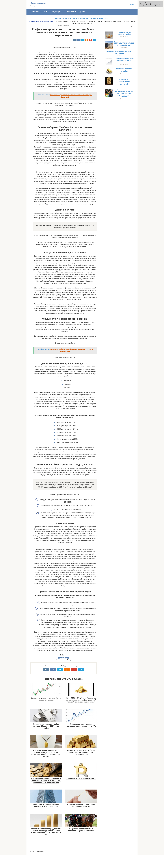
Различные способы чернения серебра (124, 33)
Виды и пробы (57, 12)
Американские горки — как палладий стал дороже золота (124, 60)
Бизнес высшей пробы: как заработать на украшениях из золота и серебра (124, 43)
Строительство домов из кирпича (41, 21)
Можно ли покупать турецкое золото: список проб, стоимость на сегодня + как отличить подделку (124, 93)
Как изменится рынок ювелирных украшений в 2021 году (124, 69)
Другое (82, 12)
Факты (45, 12)
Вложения (35, 12)
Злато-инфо (38, 3)
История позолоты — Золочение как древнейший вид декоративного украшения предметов (124, 81)
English (131, 4)
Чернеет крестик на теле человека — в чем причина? (120, 52)
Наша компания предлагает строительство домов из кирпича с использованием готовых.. (82, 18)
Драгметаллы (71, 12)
